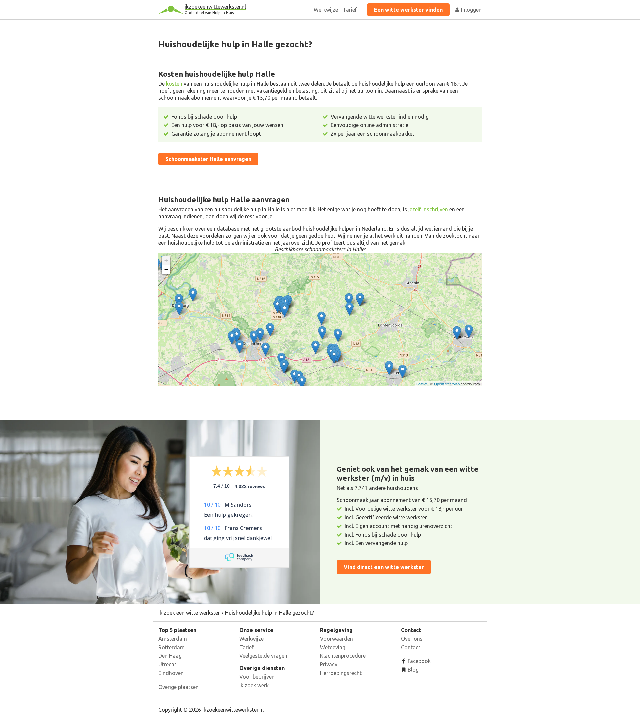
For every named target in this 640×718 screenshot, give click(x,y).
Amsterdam (172, 639)
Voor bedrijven (257, 677)
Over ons (412, 639)
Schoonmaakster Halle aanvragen (208, 159)
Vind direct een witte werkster (384, 567)
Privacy (328, 664)
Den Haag (170, 656)
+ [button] (166, 260)
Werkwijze (326, 10)
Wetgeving (332, 647)
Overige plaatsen (178, 687)
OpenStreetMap (447, 383)
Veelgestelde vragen (263, 656)
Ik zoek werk (254, 685)
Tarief (350, 10)
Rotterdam (171, 647)
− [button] (166, 269)
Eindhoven (171, 673)
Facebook (418, 661)
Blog (412, 670)
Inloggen (471, 10)
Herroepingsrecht (341, 673)
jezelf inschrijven (428, 209)
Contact (410, 647)
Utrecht (167, 664)
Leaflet (421, 383)
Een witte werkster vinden (408, 10)
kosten (174, 84)
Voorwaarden (336, 639)
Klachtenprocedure (343, 656)
